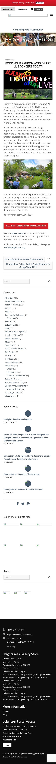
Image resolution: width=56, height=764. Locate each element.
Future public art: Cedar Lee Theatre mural (21, 474)
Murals (10, 368)
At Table (9, 308)
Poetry (8, 355)
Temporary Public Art (16, 375)
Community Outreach (14, 315)
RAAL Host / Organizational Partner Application (26, 225)
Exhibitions (10, 325)
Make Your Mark (12, 338)
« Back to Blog (9, 60)
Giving (8, 328)
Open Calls (10, 345)
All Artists (9, 298)
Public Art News (12, 379)
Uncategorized (11, 392)
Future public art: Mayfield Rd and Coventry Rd (23, 489)
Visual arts (9, 396)
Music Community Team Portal (16, 729)
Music (7, 341)
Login (7, 745)
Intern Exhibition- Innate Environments (24, 259)
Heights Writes (12, 335)
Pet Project (10, 352)
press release (18, 233)
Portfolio (9, 358)
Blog (7, 311)
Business (11, 318)
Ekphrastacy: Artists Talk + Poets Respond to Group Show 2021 (28, 266)
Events (8, 321)
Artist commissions (13, 301)
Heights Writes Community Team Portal (19, 726)
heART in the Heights (14, 331)
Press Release (11, 362)
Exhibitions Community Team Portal (18, 733)
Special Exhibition (12, 389)
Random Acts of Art (14, 382)
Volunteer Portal (9, 740)
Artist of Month (12, 304)
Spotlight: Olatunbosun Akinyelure (18, 419)
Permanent (12, 372)
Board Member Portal (12, 736)
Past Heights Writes (14, 348)
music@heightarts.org (14, 247)
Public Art (9, 365)
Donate (6, 711)
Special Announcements (15, 385)
